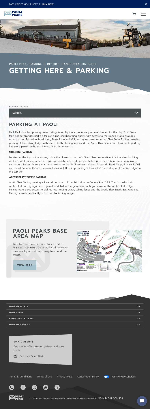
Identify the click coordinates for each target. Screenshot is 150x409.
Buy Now (48, 4)
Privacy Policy (64, 376)
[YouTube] (48, 387)
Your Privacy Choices (123, 376)
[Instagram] (37, 387)
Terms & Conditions (20, 376)
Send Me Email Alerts (31, 356)
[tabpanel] (75, 205)
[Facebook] (25, 387)
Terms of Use (44, 376)
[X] (60, 387)
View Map (27, 265)
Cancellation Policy (88, 376)
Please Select (18, 106)
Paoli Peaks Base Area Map (40, 233)
